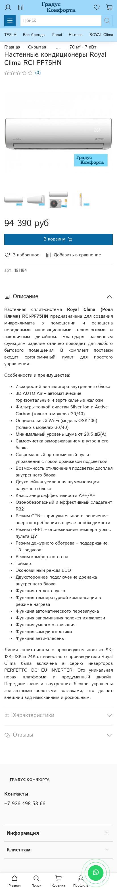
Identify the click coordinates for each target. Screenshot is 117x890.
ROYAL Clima (101, 35)
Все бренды (34, 35)
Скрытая (37, 47)
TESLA (10, 35)
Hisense (76, 35)
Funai (57, 35)
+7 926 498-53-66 (24, 803)
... (58, 47)
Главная (12, 47)
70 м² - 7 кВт (83, 47)
